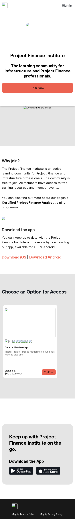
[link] (30, 341)
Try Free (48, 372)
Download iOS (14, 257)
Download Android (45, 257)
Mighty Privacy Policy (51, 514)
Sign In (67, 5)
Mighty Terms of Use (23, 514)
